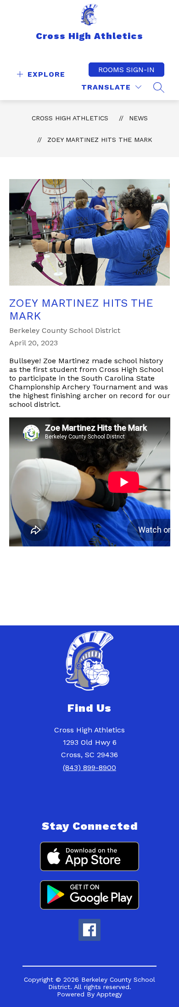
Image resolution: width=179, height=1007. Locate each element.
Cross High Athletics (70, 118)
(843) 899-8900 (89, 767)
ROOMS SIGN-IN (126, 69)
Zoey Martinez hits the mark (99, 139)
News (138, 118)
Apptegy (109, 994)
